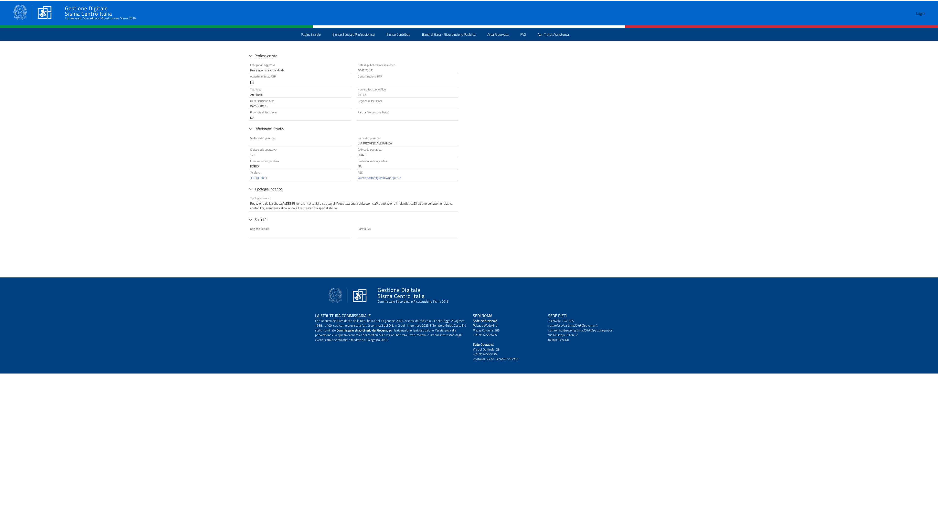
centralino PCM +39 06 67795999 (495, 358)
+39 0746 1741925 (561, 320)
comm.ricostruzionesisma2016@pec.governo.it (580, 330)
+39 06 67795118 (485, 354)
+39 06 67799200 (485, 334)
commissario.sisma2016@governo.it (572, 325)
